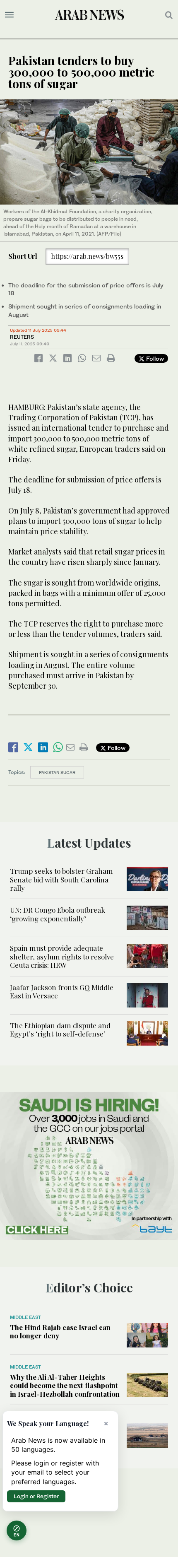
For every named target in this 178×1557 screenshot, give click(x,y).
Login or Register (36, 1496)
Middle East (25, 1317)
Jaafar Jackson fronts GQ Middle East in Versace (61, 991)
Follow (154, 358)
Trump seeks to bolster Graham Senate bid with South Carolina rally (61, 879)
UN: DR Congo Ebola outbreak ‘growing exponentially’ (57, 914)
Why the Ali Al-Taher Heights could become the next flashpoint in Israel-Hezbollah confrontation (65, 1385)
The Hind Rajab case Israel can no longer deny (60, 1331)
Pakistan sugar (57, 772)
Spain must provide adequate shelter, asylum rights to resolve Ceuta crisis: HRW (62, 956)
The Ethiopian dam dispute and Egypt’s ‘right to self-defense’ (60, 1029)
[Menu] (9, 14)
